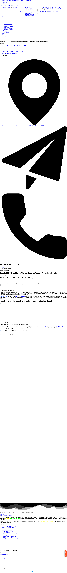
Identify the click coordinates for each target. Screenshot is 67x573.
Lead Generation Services (29, 14)
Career (59, 7)
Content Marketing (28, 13)
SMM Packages (29, 10)
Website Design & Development (30, 12)
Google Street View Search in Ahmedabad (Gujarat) (52, 326)
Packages (4, 30)
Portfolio (51, 7)
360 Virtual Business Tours (29, 15)
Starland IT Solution (14, 568)
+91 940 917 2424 (3, 558)
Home (4, 7)
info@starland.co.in (4, 554)
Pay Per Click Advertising (8, 24)
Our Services (20, 11)
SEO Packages (29, 8)
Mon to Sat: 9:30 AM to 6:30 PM (6, 563)
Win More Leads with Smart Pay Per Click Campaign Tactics (9, 53)
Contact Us (52, 8)
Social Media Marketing (29, 9)
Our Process (14, 7)
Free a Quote (58, 8)
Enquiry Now (65, 553)
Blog (55, 7)
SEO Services (27, 7)
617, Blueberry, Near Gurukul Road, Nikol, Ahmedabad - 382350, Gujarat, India (15, 546)
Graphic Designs (28, 11)
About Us (8, 7)
